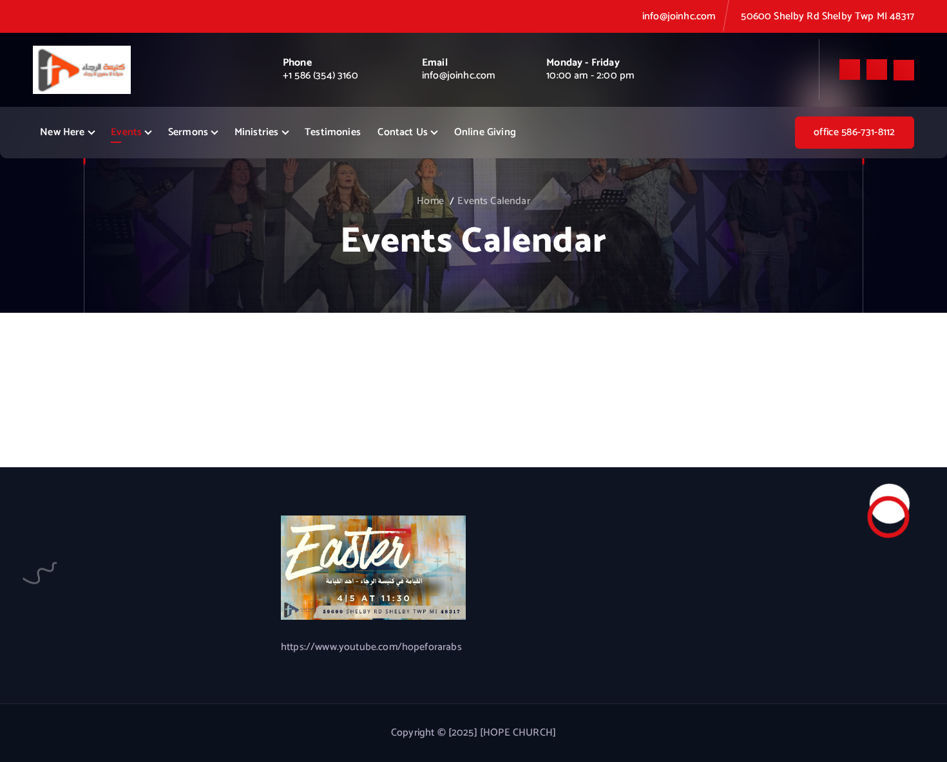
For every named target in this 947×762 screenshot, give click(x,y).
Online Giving (485, 132)
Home (430, 201)
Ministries (256, 132)
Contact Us (403, 132)
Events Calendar (493, 201)
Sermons (188, 132)
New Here (62, 132)
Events (126, 132)
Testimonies (333, 132)
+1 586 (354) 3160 (320, 75)
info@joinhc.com (678, 16)
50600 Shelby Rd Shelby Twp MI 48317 (827, 16)
